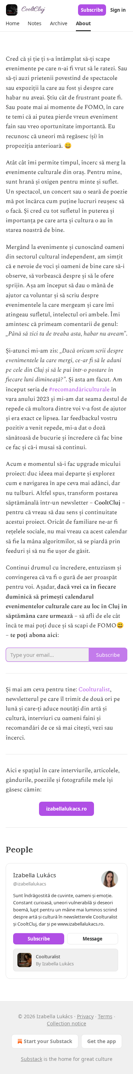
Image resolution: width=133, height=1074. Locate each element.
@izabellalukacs (29, 884)
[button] (12, 23)
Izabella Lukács (34, 875)
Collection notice (66, 1023)
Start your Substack (48, 1041)
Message (92, 939)
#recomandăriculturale (79, 389)
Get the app (101, 1041)
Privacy (85, 1016)
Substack (31, 1059)
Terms (105, 1016)
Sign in (118, 10)
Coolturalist (94, 689)
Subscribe (92, 10)
